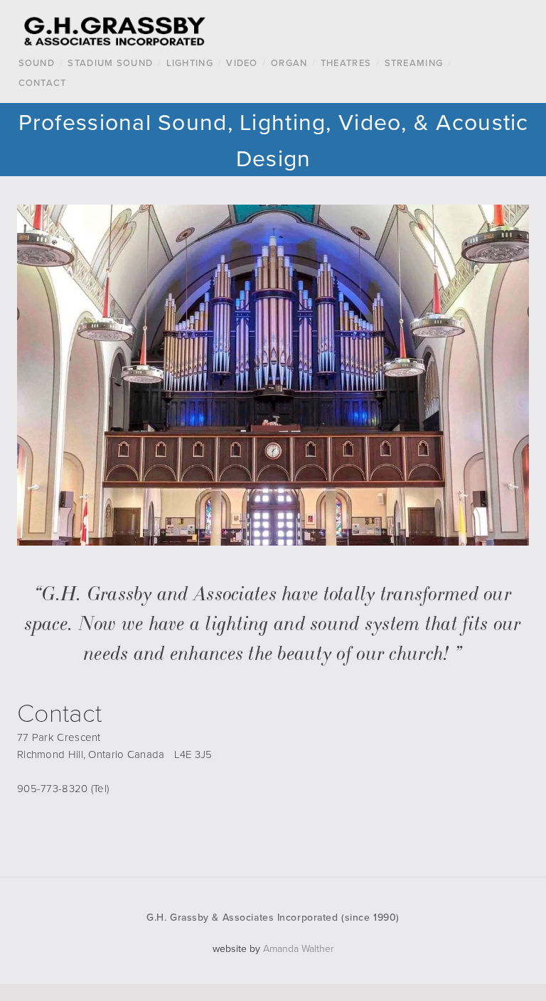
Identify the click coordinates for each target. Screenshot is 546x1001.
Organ (289, 62)
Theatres (346, 62)
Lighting (189, 62)
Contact (42, 82)
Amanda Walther (298, 948)
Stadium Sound (110, 62)
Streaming (414, 62)
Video (242, 62)
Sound (36, 62)
